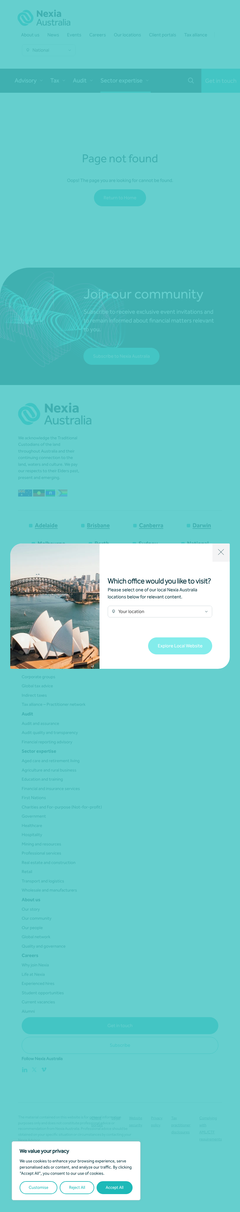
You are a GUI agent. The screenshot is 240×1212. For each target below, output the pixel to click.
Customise (38, 1187)
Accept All (115, 1187)
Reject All (77, 1187)
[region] (76, 1170)
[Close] (221, 552)
